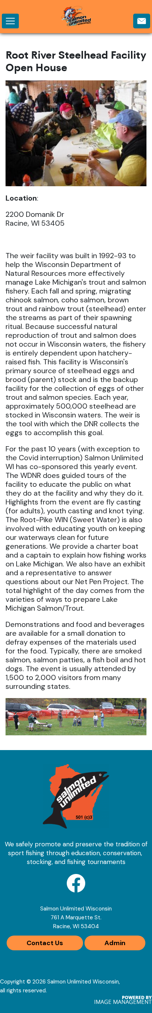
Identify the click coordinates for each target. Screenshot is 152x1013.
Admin (114, 943)
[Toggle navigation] (10, 21)
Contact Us (45, 943)
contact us (141, 22)
